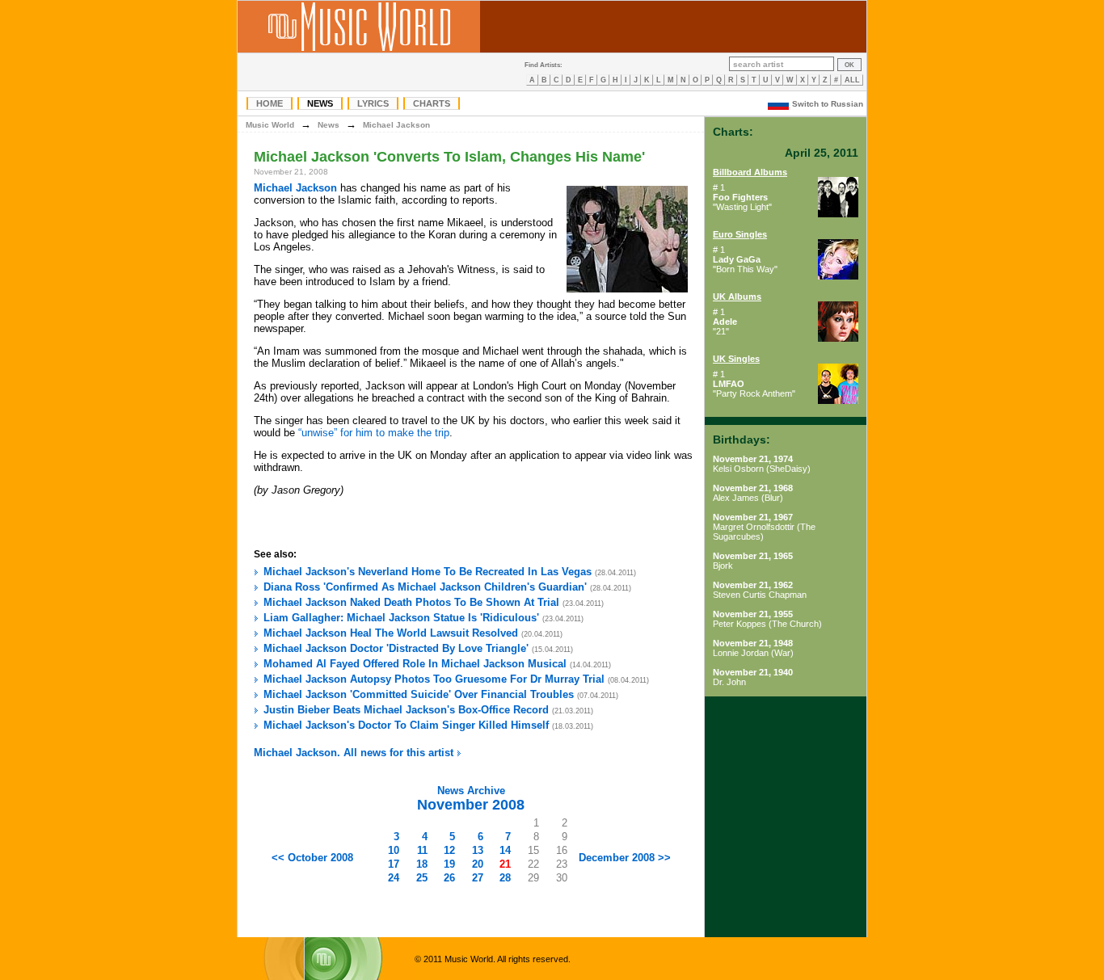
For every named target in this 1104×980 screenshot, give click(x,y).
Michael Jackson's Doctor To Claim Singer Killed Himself (406, 725)
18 (422, 864)
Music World (270, 124)
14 (505, 850)
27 (477, 878)
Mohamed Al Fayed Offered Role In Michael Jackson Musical (415, 664)
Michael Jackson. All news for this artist (355, 753)
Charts (431, 103)
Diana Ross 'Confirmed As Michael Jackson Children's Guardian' (425, 587)
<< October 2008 (312, 858)
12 (449, 850)
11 (422, 850)
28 (505, 878)
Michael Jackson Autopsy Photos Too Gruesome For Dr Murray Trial (434, 679)
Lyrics (373, 103)
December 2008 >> (625, 858)
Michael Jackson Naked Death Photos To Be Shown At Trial (411, 602)
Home (269, 103)
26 (449, 878)
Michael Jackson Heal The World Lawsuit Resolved (390, 633)
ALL (852, 80)
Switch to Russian (827, 103)
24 (393, 878)
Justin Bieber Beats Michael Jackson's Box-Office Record (406, 710)
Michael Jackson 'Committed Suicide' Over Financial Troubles (418, 694)
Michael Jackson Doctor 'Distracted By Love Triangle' (396, 648)
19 (449, 864)
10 (393, 850)
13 (477, 850)
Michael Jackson (396, 124)
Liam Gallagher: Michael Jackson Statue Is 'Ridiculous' (401, 618)
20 (477, 864)
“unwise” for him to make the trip (373, 433)
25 (422, 878)
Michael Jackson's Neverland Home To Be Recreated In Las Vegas (427, 572)
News (320, 103)
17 (393, 864)
